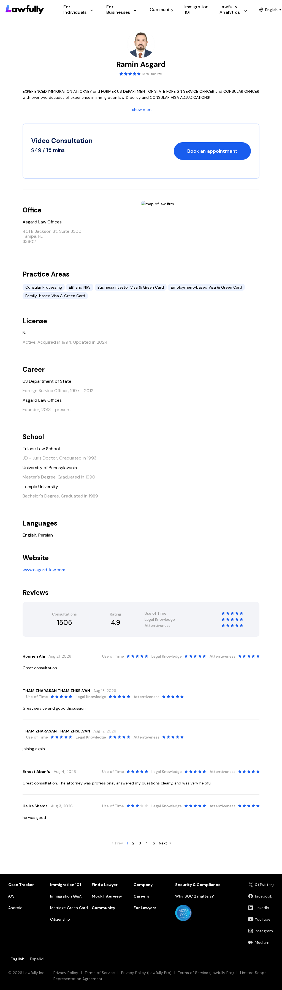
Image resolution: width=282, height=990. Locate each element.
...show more (141, 109)
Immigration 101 (65, 884)
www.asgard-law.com (44, 570)
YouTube (262, 919)
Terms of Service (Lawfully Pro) (206, 972)
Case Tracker (21, 884)
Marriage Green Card (69, 907)
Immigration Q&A (66, 896)
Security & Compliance (198, 884)
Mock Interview (107, 896)
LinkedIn (262, 907)
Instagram (264, 930)
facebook (263, 896)
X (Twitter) (264, 884)
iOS (11, 896)
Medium (262, 942)
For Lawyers (145, 907)
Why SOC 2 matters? (194, 896)
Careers (141, 896)
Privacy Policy (65, 972)
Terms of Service (100, 972)
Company (143, 884)
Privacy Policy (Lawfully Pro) (146, 972)
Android (15, 907)
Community (103, 907)
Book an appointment (212, 151)
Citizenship (60, 919)
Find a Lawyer (105, 884)
